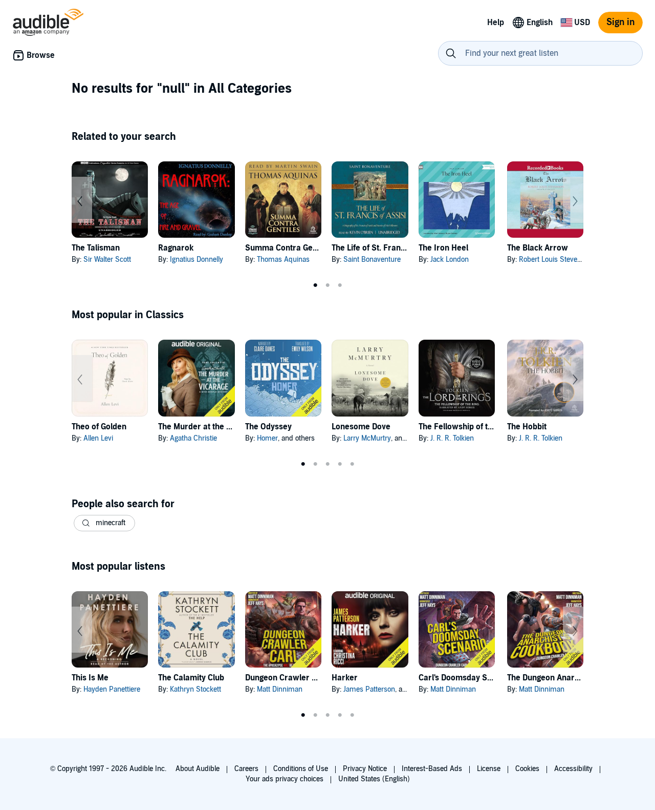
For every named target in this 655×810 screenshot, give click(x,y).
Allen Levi (98, 438)
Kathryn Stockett (195, 689)
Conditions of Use (300, 768)
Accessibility (573, 768)
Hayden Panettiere (111, 689)
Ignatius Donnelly (196, 259)
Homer (267, 438)
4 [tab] (340, 464)
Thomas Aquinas (283, 259)
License (488, 768)
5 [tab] (352, 464)
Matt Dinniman (279, 689)
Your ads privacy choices (284, 779)
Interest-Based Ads (432, 768)
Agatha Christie (193, 438)
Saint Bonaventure (372, 259)
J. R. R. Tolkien (452, 438)
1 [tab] (315, 285)
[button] (104, 523)
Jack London (449, 259)
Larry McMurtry (367, 438)
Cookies (527, 768)
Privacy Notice (365, 768)
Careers (246, 768)
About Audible (198, 768)
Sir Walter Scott (107, 259)
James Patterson (369, 689)
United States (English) (374, 779)
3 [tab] (340, 285)
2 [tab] (327, 285)
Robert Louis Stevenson (556, 259)
